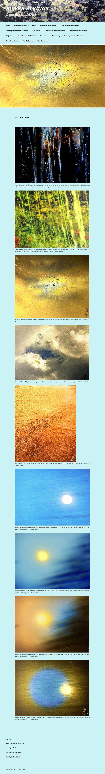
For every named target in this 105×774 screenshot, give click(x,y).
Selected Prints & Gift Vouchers (26, 36)
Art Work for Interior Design (78, 31)
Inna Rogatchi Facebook (13, 748)
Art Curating (56, 36)
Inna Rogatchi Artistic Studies (55, 31)
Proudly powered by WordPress (15, 769)
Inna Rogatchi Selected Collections (17, 31)
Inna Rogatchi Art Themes (48, 25)
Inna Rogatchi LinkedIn (13, 757)
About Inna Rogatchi (20, 25)
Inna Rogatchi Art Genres (70, 25)
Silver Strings (27, 8)
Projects (8, 36)
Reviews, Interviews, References (74, 36)
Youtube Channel (28, 41)
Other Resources (42, 41)
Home (8, 25)
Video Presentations (12, 41)
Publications (44, 36)
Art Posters (36, 31)
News (34, 25)
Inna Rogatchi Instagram (13, 752)
